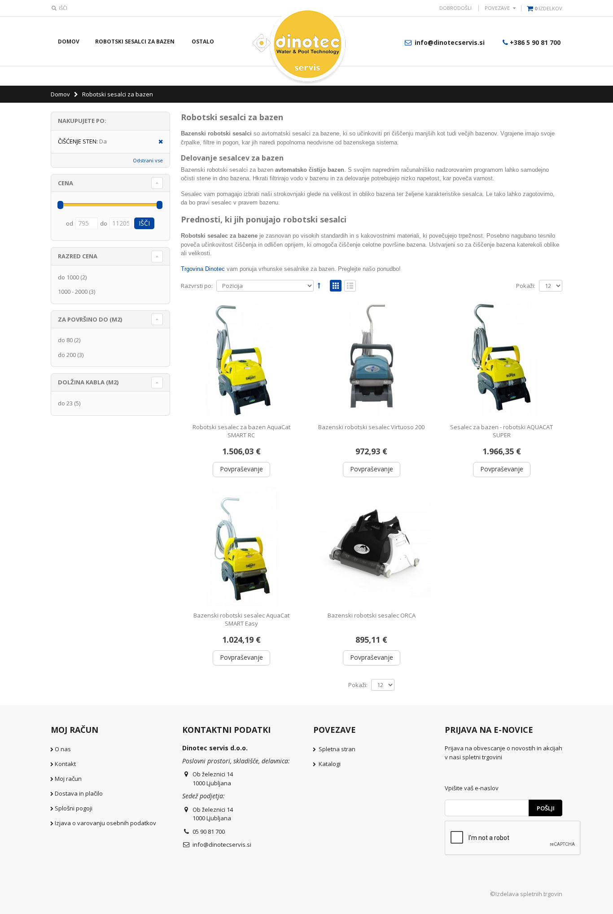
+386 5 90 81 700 (535, 42)
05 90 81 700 (209, 831)
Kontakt (65, 764)
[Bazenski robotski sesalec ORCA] (371, 546)
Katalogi (330, 764)
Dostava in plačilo (79, 793)
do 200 (67, 355)
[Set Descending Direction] (319, 285)
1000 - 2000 (73, 291)
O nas (63, 749)
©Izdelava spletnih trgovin (526, 894)
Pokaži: (525, 286)
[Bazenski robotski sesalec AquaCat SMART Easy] (241, 546)
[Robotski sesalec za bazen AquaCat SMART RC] (241, 358)
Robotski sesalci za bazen (135, 41)
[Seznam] (350, 286)
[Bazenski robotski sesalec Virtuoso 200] (371, 358)
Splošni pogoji (73, 808)
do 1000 (68, 277)
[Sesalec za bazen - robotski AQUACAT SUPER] (501, 358)
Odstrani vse (148, 160)
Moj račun (68, 779)
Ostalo (203, 41)
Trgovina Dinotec (203, 268)
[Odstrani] (158, 142)
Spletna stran (337, 749)
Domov (61, 94)
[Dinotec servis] (306, 44)
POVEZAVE (497, 7)
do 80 (65, 340)
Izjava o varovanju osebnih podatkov (105, 823)
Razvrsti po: (197, 286)
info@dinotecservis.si (449, 42)
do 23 (65, 403)
